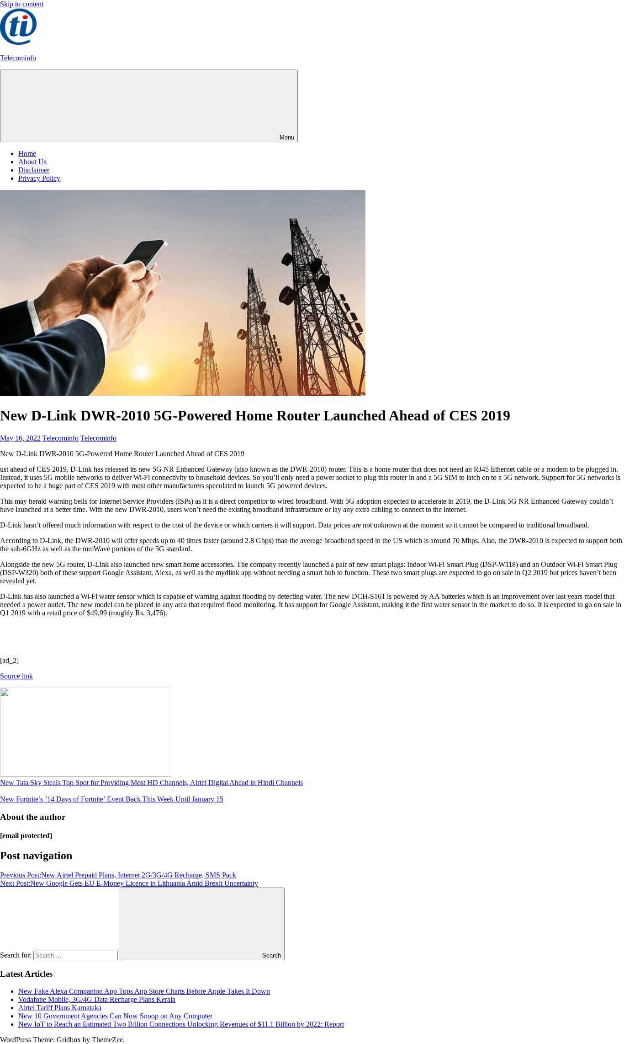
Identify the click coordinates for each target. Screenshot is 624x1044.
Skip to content (21, 4)
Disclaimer (33, 170)
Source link (16, 676)
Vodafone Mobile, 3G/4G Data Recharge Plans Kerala (96, 999)
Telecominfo (18, 58)
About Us (32, 162)
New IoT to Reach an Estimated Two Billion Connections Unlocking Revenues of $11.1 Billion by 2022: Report (181, 1024)
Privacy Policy (39, 178)
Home (27, 153)
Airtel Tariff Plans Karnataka (59, 1008)
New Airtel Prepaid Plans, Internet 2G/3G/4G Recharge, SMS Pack (118, 875)
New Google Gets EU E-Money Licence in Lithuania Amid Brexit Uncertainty (129, 883)
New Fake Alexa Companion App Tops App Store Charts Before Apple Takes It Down (144, 991)
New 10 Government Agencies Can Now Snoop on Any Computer (115, 1016)
